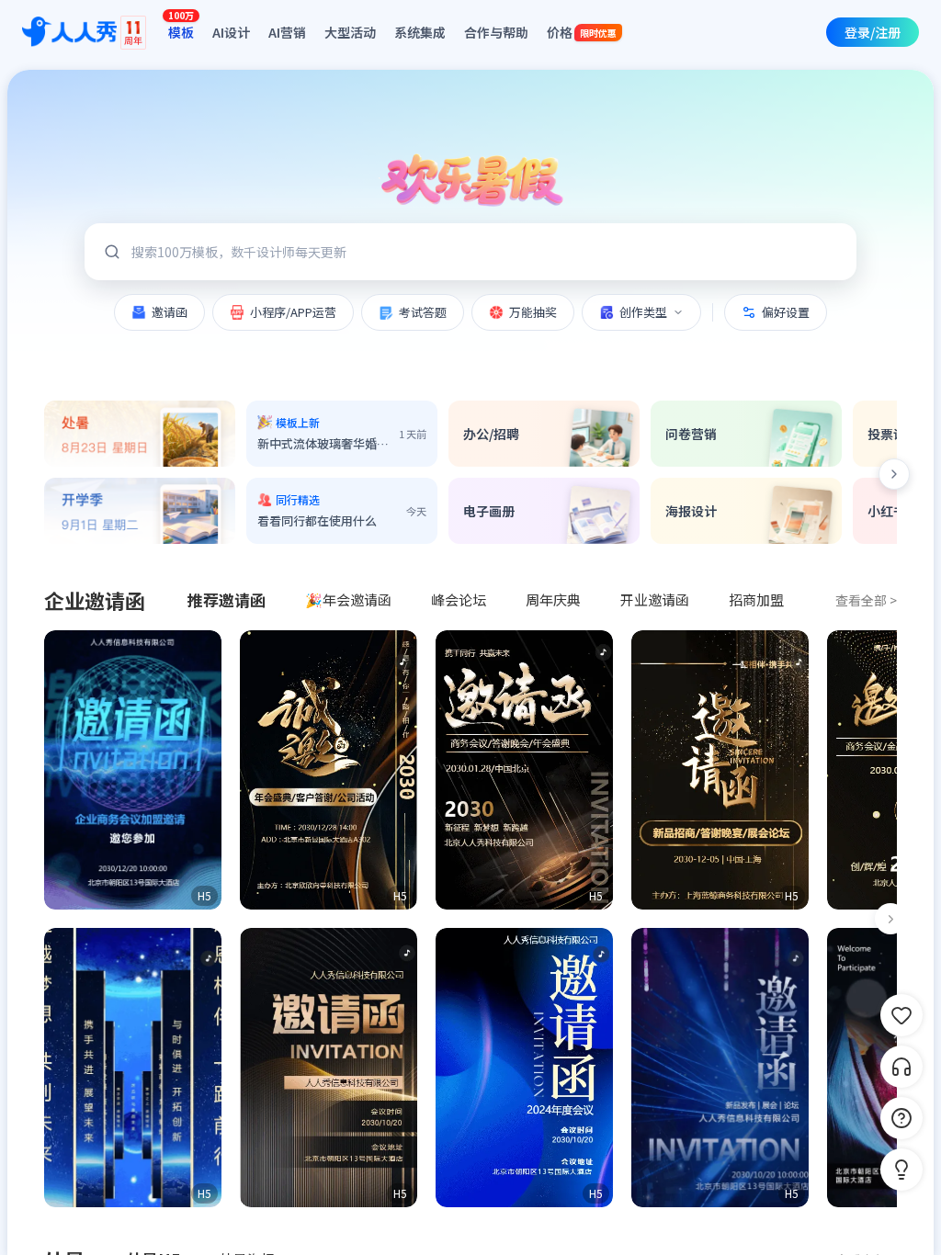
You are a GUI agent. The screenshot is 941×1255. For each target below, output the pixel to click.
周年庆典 (553, 599)
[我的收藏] (901, 1015)
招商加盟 (756, 599)
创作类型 (643, 312)
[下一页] (890, 918)
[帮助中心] (901, 1118)
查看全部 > (866, 600)
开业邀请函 (654, 599)
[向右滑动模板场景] (894, 474)
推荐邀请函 (226, 599)
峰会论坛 (458, 599)
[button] (132, 770)
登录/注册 (873, 32)
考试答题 (423, 312)
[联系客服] (901, 1067)
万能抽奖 (533, 312)
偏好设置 (786, 312)
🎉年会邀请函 (348, 599)
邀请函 (169, 312)
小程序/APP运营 (293, 312)
